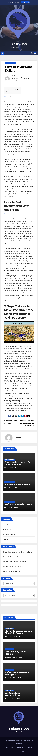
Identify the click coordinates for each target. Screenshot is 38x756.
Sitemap (6, 539)
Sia (15, 76)
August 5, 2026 (11, 677)
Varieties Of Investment (17, 484)
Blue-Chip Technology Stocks (13, 571)
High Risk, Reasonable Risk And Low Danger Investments (27, 423)
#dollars (26, 78)
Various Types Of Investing (18, 504)
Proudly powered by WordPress (13, 740)
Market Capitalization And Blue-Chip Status (17, 552)
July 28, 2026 (10, 698)
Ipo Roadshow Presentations (13, 566)
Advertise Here (8, 525)
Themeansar (19, 743)
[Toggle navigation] (18, 53)
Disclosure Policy (9, 534)
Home (7, 747)
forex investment (10, 63)
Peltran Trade (19, 44)
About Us (12, 747)
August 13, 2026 (11, 657)
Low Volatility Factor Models (12, 557)
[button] (32, 53)
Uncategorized (9, 628)
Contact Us (7, 529)
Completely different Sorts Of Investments (18, 463)
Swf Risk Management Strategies (14, 561)
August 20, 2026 (11, 636)
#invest (14, 81)
